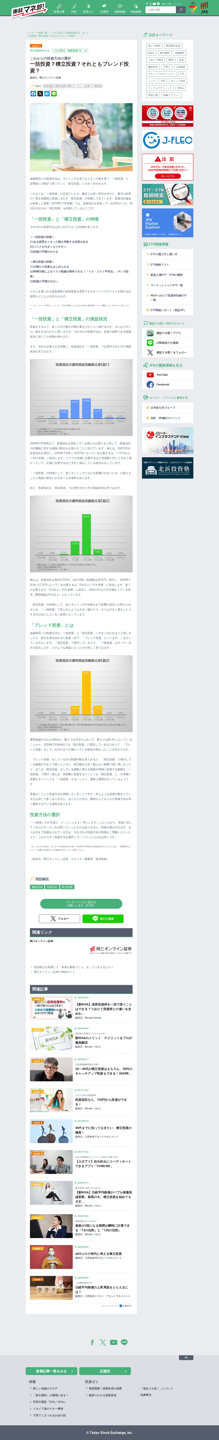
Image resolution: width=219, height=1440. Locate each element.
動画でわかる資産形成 (102, 1395)
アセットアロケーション (161, 73)
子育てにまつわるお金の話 (49, 1415)
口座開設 (180, 66)
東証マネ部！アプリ (169, 333)
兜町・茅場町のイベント (166, 418)
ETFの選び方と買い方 (164, 254)
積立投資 (61, 86)
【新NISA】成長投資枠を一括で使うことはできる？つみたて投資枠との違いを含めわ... (103, 1009)
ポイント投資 (178, 80)
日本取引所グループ (163, 407)
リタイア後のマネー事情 (48, 1408)
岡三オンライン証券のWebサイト (54, 972)
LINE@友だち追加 (167, 342)
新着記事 (59, 11)
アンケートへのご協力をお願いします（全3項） (81, 904)
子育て (166, 66)
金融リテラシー (171, 95)
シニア (151, 80)
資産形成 (37, 887)
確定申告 (153, 66)
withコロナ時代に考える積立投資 (98, 1253)
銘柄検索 (120, 11)
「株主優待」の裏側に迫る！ (51, 1395)
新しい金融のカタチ (45, 1388)
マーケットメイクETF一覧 (167, 285)
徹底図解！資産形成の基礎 (105, 1388)
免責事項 (145, 1395)
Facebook (147, 4)
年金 (181, 60)
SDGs (181, 88)
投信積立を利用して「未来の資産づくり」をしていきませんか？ (73, 967)
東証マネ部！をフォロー (172, 352)
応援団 (104, 11)
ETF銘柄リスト (160, 264)
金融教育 (180, 53)
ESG (163, 80)
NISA (170, 60)
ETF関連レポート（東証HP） (169, 310)
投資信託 (49, 86)
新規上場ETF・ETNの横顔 (167, 274)
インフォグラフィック (160, 88)
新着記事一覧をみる (51, 1371)
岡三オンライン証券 (78, 86)
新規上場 (153, 95)
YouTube (154, 4)
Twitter (150, 4)
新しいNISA (154, 45)
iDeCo (151, 53)
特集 (74, 11)
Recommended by (110, 1306)
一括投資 (96, 86)
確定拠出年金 (173, 45)
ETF (182, 73)
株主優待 (165, 53)
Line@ (158, 4)
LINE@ (125, 1343)
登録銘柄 (135, 11)
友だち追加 (107, 918)
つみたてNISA (155, 60)
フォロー (63, 918)
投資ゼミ (88, 11)
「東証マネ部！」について (170, 4)
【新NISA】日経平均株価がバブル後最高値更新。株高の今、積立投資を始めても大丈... (103, 1196)
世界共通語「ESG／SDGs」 (50, 1402)
